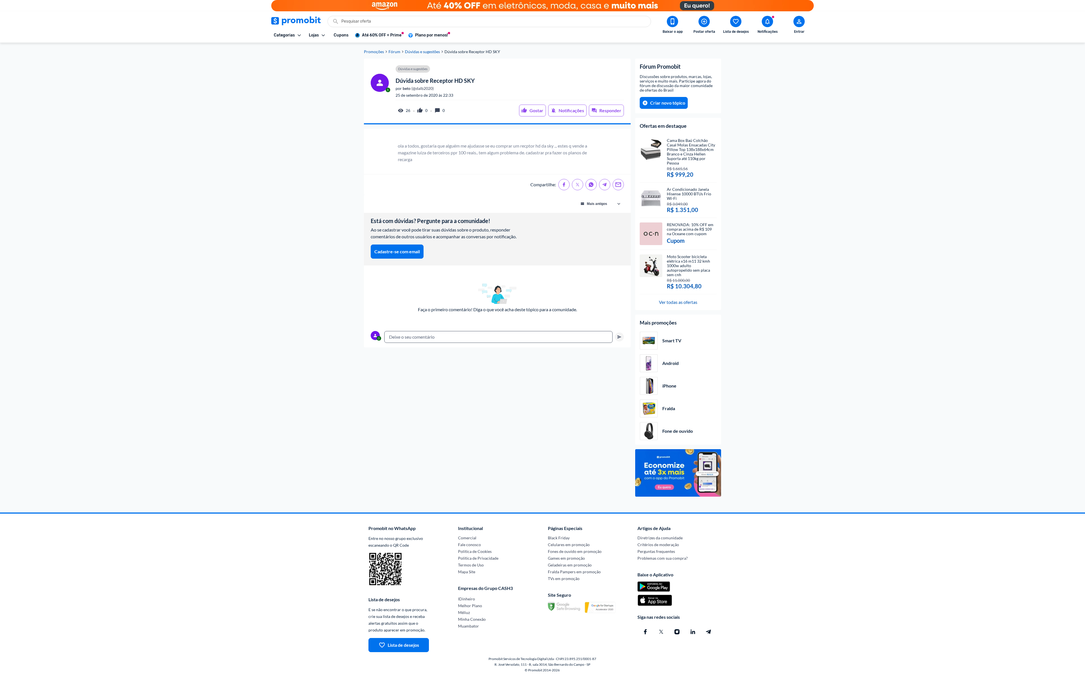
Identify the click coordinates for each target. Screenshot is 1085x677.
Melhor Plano (470, 605)
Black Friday (559, 537)
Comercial (467, 537)
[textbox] (498, 337)
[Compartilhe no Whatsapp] (591, 184)
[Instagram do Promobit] (677, 632)
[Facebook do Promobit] (645, 632)
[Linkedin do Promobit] (693, 632)
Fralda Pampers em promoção (574, 571)
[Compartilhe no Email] (618, 184)
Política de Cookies (475, 551)
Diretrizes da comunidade (660, 537)
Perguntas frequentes (656, 551)
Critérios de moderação (658, 544)
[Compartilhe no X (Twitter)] (577, 184)
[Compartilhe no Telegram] (604, 184)
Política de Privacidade (478, 558)
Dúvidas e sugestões (422, 51)
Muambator (468, 626)
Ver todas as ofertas (678, 302)
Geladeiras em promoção (570, 565)
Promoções (374, 51)
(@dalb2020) (418, 88)
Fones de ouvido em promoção (575, 551)
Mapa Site (466, 571)
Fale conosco (469, 544)
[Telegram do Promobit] (709, 632)
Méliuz (464, 612)
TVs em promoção (564, 578)
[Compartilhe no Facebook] (564, 184)
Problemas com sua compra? (662, 558)
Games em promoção (566, 558)
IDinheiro (466, 598)
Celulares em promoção (569, 544)
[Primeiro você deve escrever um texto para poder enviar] (619, 336)
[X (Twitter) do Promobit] (661, 632)
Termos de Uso (471, 565)
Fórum (394, 51)
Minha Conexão (472, 619)
